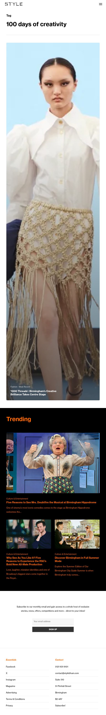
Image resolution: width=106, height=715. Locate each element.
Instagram (11, 679)
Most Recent (24, 387)
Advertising (11, 692)
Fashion (13, 387)
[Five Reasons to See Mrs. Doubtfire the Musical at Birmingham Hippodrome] (53, 473)
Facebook (10, 666)
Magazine (10, 686)
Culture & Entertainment (17, 498)
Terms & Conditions (15, 699)
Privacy (9, 705)
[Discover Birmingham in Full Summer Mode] (77, 548)
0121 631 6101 (61, 666)
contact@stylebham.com (67, 673)
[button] (100, 4)
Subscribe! (60, 705)
